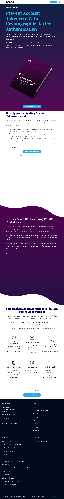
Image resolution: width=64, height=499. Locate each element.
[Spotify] (46, 441)
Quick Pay (7, 474)
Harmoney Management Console (14, 461)
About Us (36, 414)
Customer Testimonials (40, 410)
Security (6, 458)
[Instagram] (38, 441)
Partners (36, 427)
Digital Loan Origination (11, 485)
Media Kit (36, 430)
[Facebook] (33, 441)
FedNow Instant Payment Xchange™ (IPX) (17, 468)
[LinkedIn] (43, 441)
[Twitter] (36, 441)
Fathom (6, 454)
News (35, 407)
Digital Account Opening (11, 481)
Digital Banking (7, 441)
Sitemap (25, 496)
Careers (35, 417)
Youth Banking (8, 451)
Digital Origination (8, 478)
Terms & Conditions (41, 496)
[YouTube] (41, 441)
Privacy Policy (32, 496)
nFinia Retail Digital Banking (12, 444)
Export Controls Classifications (53, 496)
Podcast (35, 424)
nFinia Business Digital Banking (13, 448)
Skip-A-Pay (7, 471)
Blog (34, 420)
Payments (5, 464)
